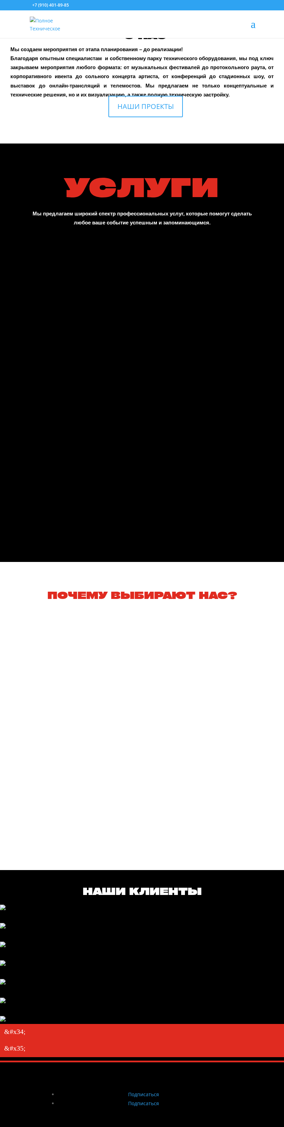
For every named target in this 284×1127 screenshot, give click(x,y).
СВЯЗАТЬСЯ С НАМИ (142, 523)
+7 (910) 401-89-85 (50, 5)
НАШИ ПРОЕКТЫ (145, 106)
